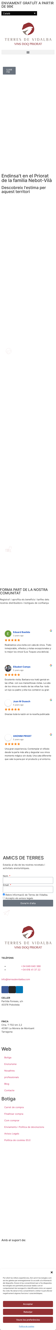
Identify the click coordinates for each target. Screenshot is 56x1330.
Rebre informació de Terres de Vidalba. (26, 894)
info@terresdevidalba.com (15, 979)
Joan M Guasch (21, 701)
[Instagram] (12, 989)
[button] (51, 1272)
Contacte (9, 1090)
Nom (6, 876)
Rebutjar (28, 1312)
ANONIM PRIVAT (22, 736)
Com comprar (11, 1120)
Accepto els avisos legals (19, 898)
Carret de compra (14, 1107)
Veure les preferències (28, 1319)
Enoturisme (10, 1064)
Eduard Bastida (21, 632)
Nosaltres (9, 1070)
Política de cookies (26, 1326)
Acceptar (28, 1304)
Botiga (7, 1057)
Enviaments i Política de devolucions (24, 1127)
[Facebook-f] (5, 989)
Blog (6, 1083)
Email (6, 885)
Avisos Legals (11, 1133)
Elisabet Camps (21, 666)
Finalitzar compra (13, 1113)
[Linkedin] (19, 989)
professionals (11, 1077)
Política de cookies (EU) (17, 1140)
